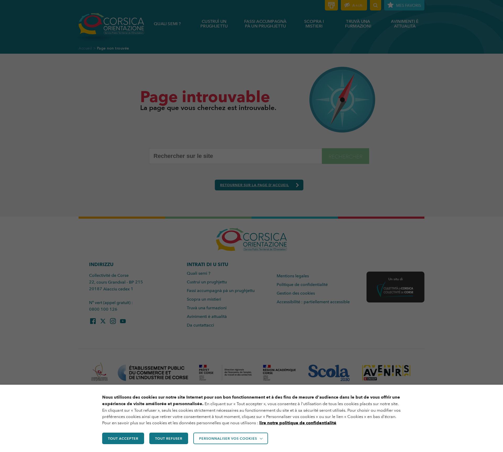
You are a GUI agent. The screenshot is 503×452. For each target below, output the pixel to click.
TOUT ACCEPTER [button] (123, 438)
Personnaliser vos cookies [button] (228, 438)
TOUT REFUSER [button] (168, 438)
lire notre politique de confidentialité (297, 422)
